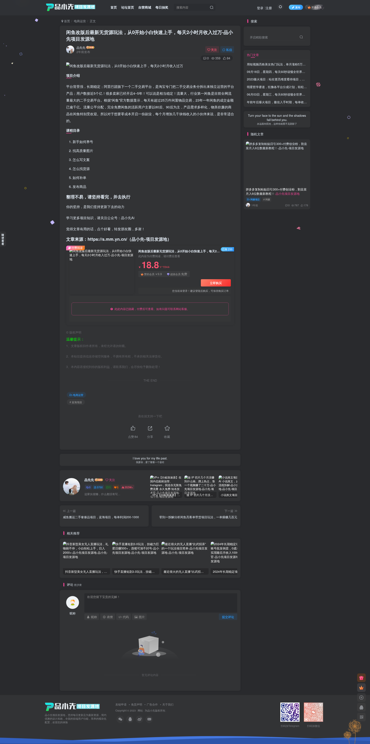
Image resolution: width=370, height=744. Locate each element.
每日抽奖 (161, 7)
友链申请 (121, 704)
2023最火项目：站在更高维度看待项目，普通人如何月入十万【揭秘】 (294, 79)
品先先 (80, 47)
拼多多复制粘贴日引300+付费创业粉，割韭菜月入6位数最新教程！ (276, 191)
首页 (113, 7)
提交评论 (228, 617)
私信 (229, 49)
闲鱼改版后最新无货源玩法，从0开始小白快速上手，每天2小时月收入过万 (149, 35)
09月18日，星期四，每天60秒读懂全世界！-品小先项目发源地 (288, 71)
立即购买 (216, 283)
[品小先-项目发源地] (72, 706)
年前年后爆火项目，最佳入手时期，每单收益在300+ (294, 102)
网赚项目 (255, 199)
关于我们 (167, 704)
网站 (140, 710)
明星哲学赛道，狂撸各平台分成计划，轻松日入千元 (294, 87)
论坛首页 (127, 7)
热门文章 (253, 55)
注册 (269, 8)
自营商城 (144, 7)
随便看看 (2, 239)
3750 (100, 487)
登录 (260, 8)
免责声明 (136, 704)
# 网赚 (266, 199)
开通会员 (316, 7)
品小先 (151, 710)
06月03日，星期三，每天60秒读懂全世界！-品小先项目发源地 (288, 94)
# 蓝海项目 (76, 402)
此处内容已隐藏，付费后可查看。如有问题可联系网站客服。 (151, 309)
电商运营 (80, 21)
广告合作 (152, 704)
